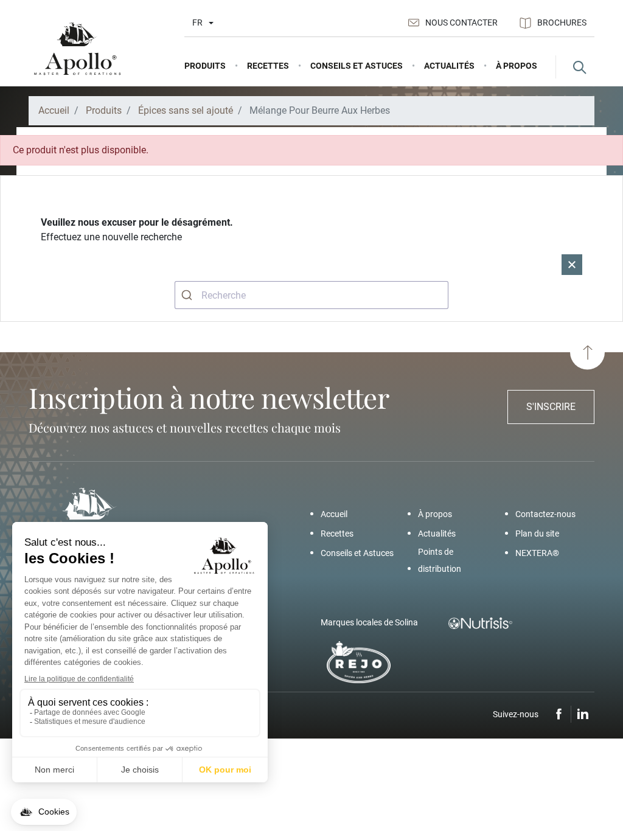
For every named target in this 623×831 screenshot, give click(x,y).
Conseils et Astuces (357, 553)
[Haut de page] (587, 352)
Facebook (559, 714)
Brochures (561, 22)
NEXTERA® (537, 553)
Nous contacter (461, 22)
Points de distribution (439, 560)
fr (197, 22)
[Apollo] (77, 49)
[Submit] (188, 295)
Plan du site (537, 533)
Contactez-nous (545, 514)
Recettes (337, 533)
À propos (435, 514)
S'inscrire (551, 406)
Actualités (437, 533)
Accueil (334, 514)
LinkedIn (582, 714)
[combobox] (311, 295)
